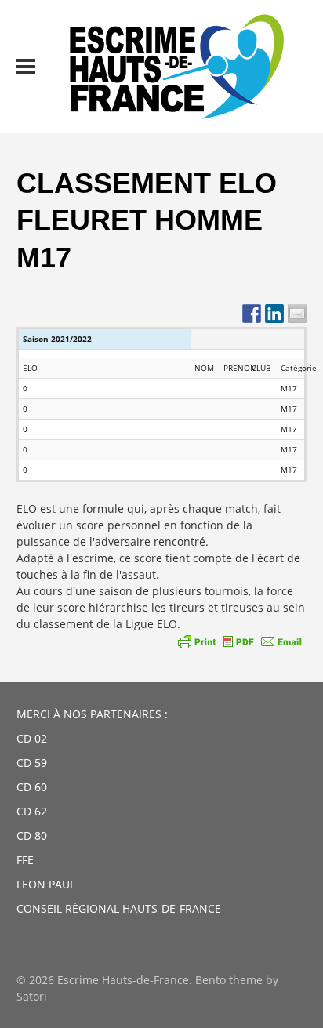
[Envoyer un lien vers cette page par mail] (297, 313)
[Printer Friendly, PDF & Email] (240, 641)
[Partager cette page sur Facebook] (251, 313)
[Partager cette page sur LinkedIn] (274, 313)
